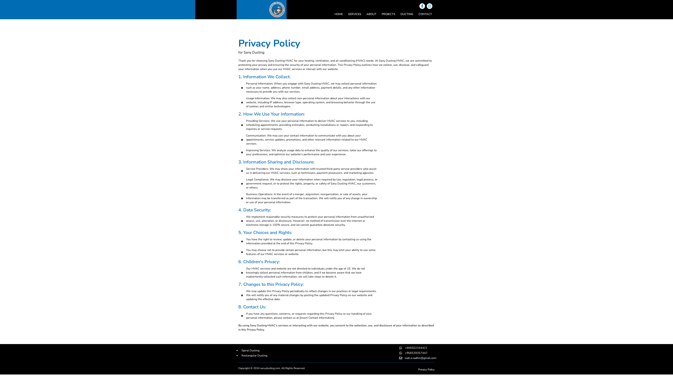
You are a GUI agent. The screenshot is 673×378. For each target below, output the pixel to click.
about (371, 14)
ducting (406, 14)
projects (388, 14)
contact (425, 14)
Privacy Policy (426, 369)
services (354, 14)
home (339, 14)
